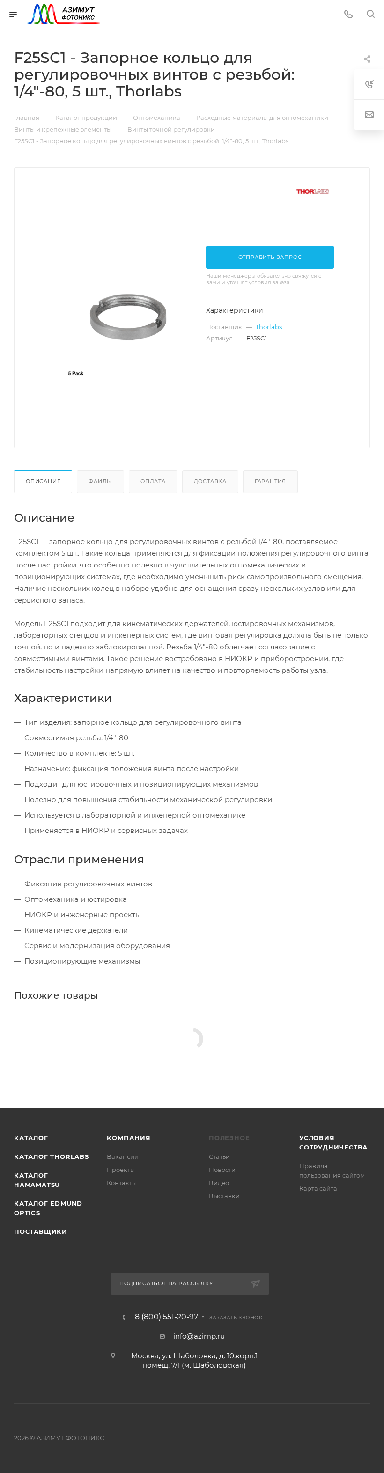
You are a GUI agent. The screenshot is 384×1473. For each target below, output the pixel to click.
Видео (219, 1182)
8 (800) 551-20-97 (166, 1317)
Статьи (219, 1156)
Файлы (100, 481)
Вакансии (123, 1156)
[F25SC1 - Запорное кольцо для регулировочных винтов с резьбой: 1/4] (128, 315)
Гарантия (270, 481)
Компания (128, 1138)
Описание (43, 481)
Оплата (153, 481)
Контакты (122, 1182)
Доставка (210, 481)
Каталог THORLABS (51, 1156)
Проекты (121, 1169)
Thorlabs (269, 327)
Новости (222, 1169)
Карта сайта (318, 1188)
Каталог (31, 1138)
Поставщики (40, 1231)
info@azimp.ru (199, 1336)
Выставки (224, 1196)
